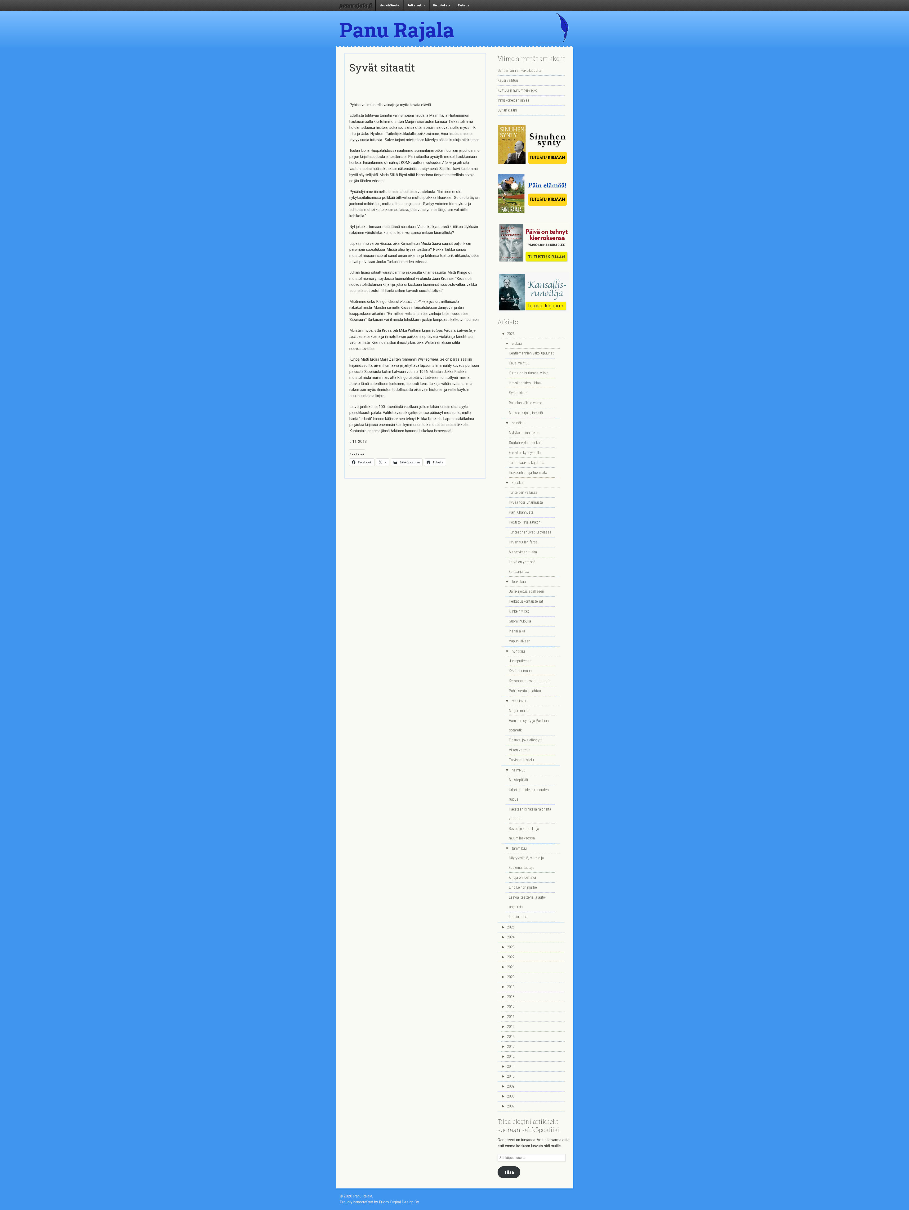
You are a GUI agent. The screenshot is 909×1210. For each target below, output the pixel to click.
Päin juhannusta (521, 512)
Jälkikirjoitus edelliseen (526, 591)
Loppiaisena (518, 916)
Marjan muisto (519, 710)
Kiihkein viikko (519, 611)
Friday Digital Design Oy (399, 1202)
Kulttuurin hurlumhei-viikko (517, 90)
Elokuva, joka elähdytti (525, 740)
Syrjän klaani (507, 110)
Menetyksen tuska (523, 552)
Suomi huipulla (520, 621)
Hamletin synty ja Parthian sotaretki (529, 725)
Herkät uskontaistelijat (526, 601)
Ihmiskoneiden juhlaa (513, 100)
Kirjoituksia (441, 5)
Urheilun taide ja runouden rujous (529, 795)
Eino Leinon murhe (523, 887)
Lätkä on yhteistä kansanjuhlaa (522, 567)
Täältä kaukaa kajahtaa (526, 462)
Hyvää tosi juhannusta (526, 502)
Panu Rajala (397, 29)
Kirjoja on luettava (522, 877)
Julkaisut (414, 5)
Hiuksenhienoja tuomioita (528, 472)
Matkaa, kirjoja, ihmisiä (526, 413)
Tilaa (509, 1172)
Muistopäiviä (518, 780)
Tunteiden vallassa (523, 492)
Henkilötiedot (389, 5)
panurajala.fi (356, 5)
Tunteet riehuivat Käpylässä (530, 532)
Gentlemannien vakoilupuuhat (520, 70)
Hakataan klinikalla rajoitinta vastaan (530, 814)
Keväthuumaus (520, 671)
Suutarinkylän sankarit (526, 442)
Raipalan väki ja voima (525, 403)
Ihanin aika (517, 631)
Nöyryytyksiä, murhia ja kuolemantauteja (526, 863)
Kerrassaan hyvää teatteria (529, 681)
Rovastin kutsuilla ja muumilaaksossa (524, 833)
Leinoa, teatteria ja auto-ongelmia (527, 902)
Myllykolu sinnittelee (524, 432)
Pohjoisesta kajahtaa (525, 691)
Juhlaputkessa (520, 661)
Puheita (463, 5)
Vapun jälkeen (519, 641)
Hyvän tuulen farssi (523, 542)
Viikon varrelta (519, 750)
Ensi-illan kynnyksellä (525, 452)
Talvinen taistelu (521, 760)
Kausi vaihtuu (508, 80)
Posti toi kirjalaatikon (524, 522)
